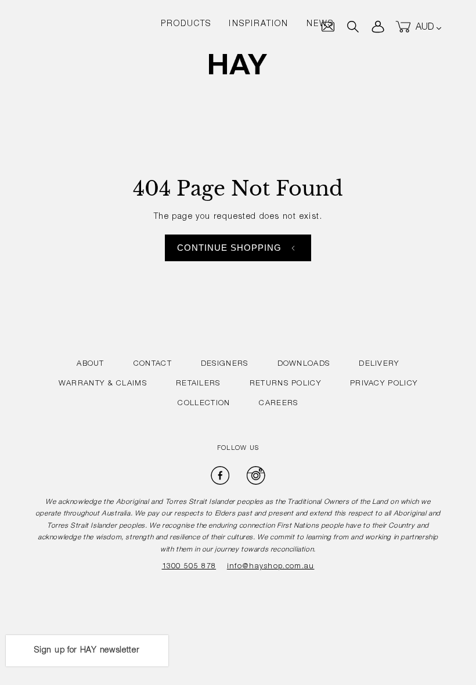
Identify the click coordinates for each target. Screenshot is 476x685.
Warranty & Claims (103, 384)
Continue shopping (229, 248)
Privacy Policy (383, 384)
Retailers (198, 384)
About (90, 364)
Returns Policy (285, 384)
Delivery (379, 364)
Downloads (303, 364)
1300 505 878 (189, 567)
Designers (224, 364)
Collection (204, 404)
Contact (153, 364)
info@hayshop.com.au (271, 567)
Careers (278, 404)
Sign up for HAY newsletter (86, 651)
